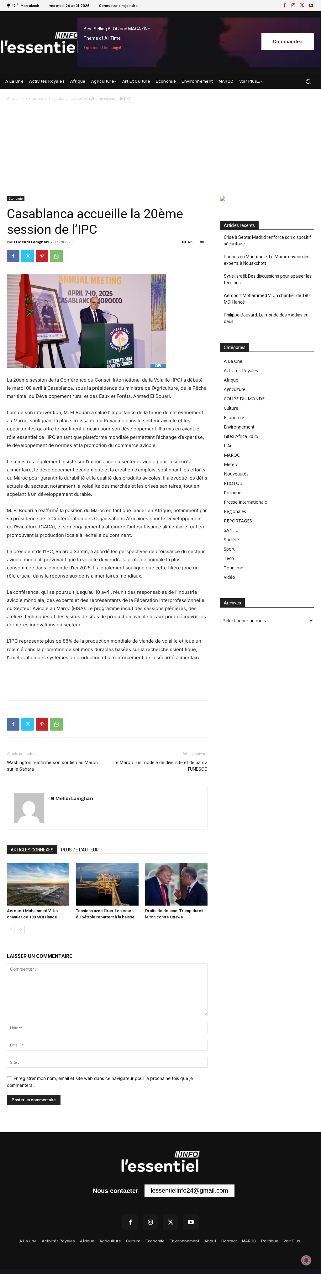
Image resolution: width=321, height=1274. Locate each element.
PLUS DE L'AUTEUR (80, 849)
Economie (34, 98)
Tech (229, 558)
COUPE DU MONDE (244, 399)
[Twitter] (302, 5)
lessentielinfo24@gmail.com (189, 1190)
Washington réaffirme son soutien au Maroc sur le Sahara (52, 766)
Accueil (13, 98)
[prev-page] (11, 929)
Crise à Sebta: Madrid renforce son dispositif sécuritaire (267, 240)
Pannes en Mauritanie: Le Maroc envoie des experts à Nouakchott (266, 260)
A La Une (233, 361)
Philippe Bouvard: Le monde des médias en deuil (266, 318)
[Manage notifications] (306, 1260)
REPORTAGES (238, 521)
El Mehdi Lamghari (31, 241)
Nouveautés (236, 474)
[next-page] (21, 929)
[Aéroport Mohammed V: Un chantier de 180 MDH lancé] (38, 884)
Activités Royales (241, 370)
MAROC (232, 455)
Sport (229, 549)
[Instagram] (293, 5)
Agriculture (234, 389)
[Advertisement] (160, 149)
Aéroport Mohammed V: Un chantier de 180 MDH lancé (267, 299)
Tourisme (233, 568)
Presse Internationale (245, 502)
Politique (232, 493)
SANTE (231, 530)
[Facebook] (284, 5)
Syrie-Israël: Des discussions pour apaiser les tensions (268, 279)
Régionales (235, 511)
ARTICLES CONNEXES (32, 849)
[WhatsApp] (56, 256)
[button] (308, 81)
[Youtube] (311, 5)
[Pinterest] (42, 256)
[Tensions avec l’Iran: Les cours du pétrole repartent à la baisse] (107, 884)
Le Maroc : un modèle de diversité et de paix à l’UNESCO (160, 766)
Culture (231, 408)
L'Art (228, 446)
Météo (230, 464)
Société (231, 539)
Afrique (231, 380)
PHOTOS (233, 483)
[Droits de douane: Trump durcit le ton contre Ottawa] (176, 884)
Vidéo (229, 577)
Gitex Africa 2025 (241, 436)
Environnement (239, 427)
